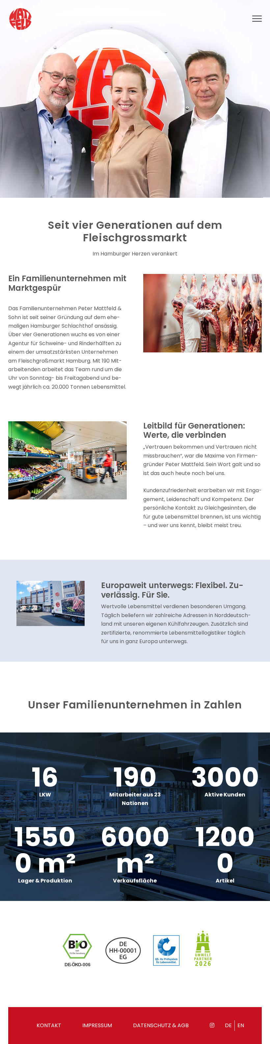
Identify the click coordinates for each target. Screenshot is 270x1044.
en (240, 1025)
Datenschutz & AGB (161, 1025)
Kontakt (49, 1025)
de (228, 1025)
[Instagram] (212, 1025)
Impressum (97, 1025)
